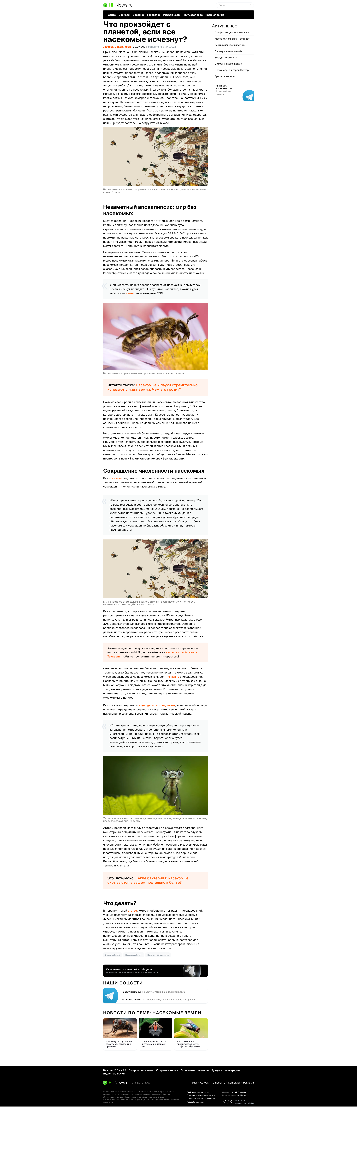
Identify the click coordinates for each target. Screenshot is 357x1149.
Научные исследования (158, 955)
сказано (173, 676)
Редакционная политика (197, 1092)
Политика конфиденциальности (201, 1095)
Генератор (154, 14)
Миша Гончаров (239, 1092)
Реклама (248, 1082)
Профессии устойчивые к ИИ (232, 32)
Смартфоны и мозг (141, 1070)
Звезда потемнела (226, 57)
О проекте (219, 1082)
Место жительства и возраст (232, 38)
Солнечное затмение (195, 1070)
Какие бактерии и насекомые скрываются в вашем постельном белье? (147, 880)
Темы (193, 1082)
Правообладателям (195, 1102)
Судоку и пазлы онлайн (229, 51)
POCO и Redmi (172, 14)
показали (115, 478)
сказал (130, 293)
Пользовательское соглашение (201, 1098)
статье (132, 910)
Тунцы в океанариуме (226, 1070)
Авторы (204, 1082)
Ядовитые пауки (114, 1073)
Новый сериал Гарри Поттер (232, 70)
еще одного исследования (157, 705)
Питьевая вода (193, 14)
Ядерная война (214, 14)
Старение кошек (167, 1070)
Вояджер (138, 14)
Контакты (234, 1082)
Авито (112, 14)
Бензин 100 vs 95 (114, 1070)
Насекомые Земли (133, 955)
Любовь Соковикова (117, 46)
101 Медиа (241, 1095)
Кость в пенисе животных (230, 45)
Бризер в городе (225, 76)
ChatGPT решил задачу (229, 63)
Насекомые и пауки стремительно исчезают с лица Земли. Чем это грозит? (152, 387)
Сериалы (124, 14)
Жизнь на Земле (112, 955)
